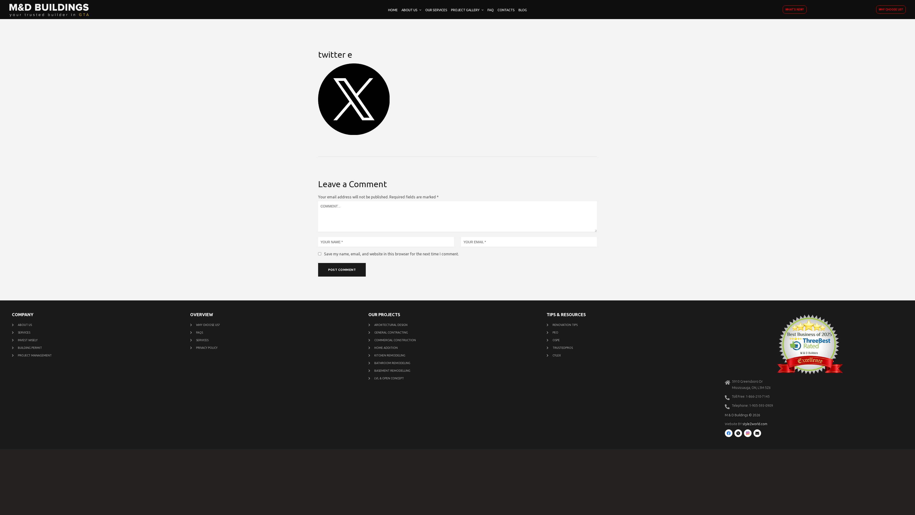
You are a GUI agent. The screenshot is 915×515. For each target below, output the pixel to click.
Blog (522, 10)
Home (393, 10)
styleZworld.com (754, 424)
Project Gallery (465, 10)
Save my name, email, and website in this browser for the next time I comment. (391, 254)
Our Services (436, 10)
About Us (409, 10)
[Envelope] (757, 433)
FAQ (491, 10)
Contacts (506, 10)
